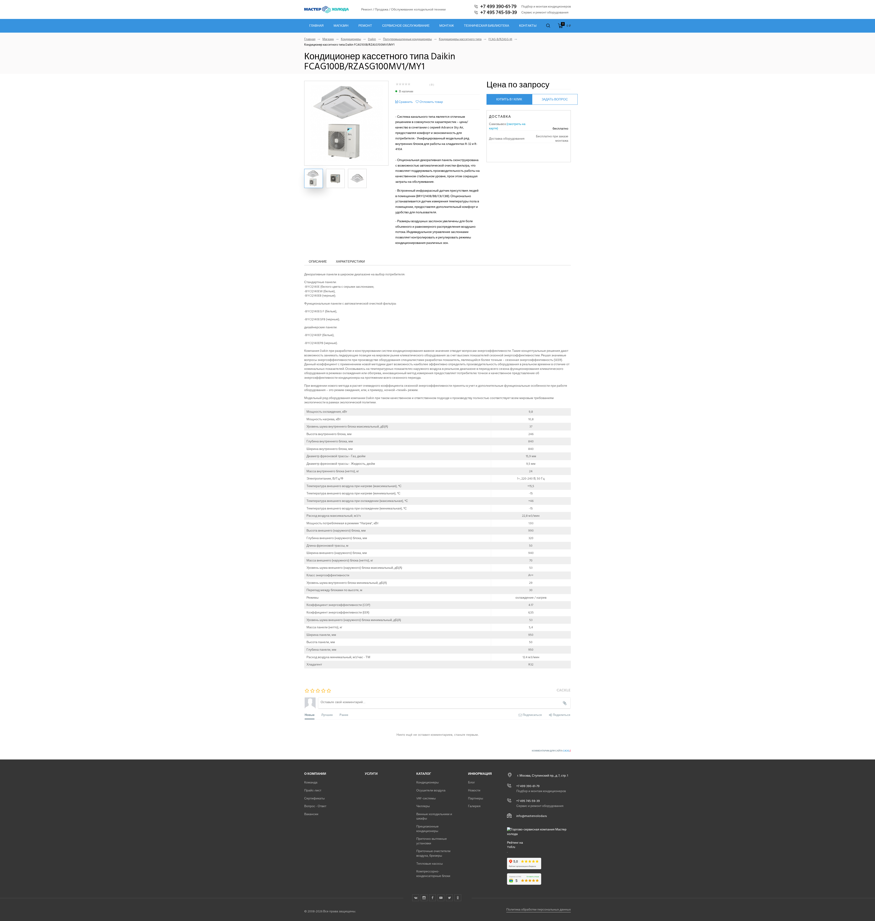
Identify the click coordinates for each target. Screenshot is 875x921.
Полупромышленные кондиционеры (407, 39)
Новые (309, 714)
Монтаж (446, 25)
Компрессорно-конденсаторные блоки (433, 874)
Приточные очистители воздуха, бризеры (433, 853)
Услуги (371, 773)
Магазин (341, 25)
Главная (316, 25)
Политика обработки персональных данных (538, 909)
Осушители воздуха (430, 790)
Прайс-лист (312, 790)
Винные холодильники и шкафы (434, 816)
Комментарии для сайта (551, 750)
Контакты (527, 25)
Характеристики (350, 261)
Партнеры (475, 798)
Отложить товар (431, 101)
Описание (318, 261)
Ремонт (365, 25)
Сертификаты (314, 798)
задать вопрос (555, 99)
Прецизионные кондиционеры (427, 829)
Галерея (474, 806)
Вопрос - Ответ (315, 806)
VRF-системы (426, 798)
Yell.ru (511, 847)
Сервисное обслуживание (406, 25)
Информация (480, 773)
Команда (310, 782)
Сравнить (406, 101)
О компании (315, 773)
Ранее (344, 714)
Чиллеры (423, 806)
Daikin (372, 39)
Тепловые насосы (429, 863)
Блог (471, 782)
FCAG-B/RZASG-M (500, 39)
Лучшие (327, 714)
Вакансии (311, 814)
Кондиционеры (351, 39)
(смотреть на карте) (507, 126)
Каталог (423, 773)
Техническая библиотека (486, 25)
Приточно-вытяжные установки (431, 841)
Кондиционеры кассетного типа (460, 39)
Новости (474, 790)
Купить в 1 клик (509, 99)
